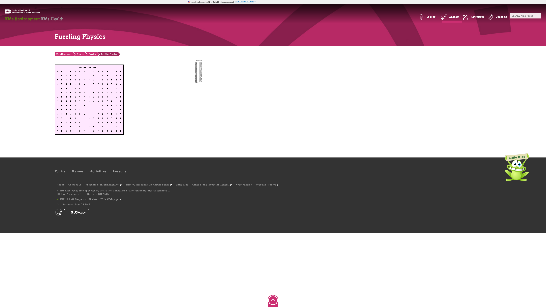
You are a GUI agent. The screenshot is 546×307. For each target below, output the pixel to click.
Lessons (120, 171)
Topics (60, 171)
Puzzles (92, 54)
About (60, 184)
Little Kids (182, 184)
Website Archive (266, 184)
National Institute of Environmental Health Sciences (135, 190)
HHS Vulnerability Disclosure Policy (147, 184)
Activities (98, 171)
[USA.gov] (78, 215)
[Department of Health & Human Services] (59, 215)
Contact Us (74, 184)
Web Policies (244, 184)
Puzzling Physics (109, 54)
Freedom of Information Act (103, 184)
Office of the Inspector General (211, 184)
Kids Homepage (64, 54)
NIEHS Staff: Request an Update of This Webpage (89, 199)
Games (80, 54)
